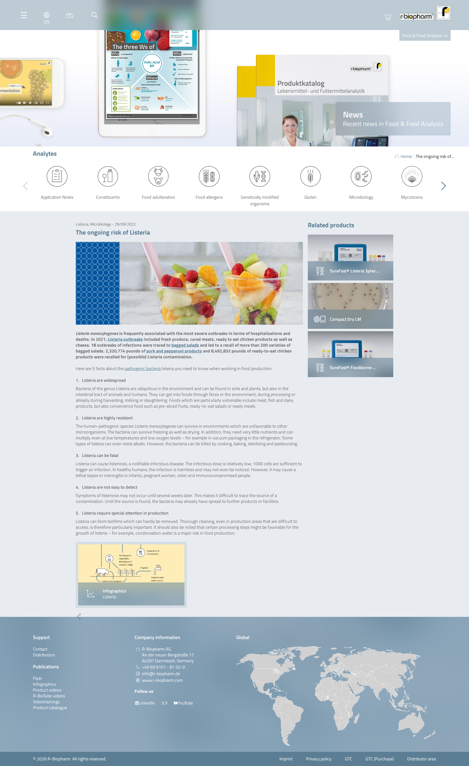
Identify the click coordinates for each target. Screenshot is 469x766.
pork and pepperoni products (174, 351)
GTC (348, 759)
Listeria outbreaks (125, 339)
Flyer (37, 678)
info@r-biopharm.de (161, 673)
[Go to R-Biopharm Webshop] (387, 17)
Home (406, 156)
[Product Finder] (70, 15)
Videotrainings (46, 701)
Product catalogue (50, 707)
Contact (40, 649)
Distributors (44, 655)
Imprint (286, 759)
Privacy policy (318, 759)
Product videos (47, 690)
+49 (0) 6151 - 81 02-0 (163, 667)
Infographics (44, 684)
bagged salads (185, 345)
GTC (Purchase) (380, 759)
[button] (441, 186)
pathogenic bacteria (143, 368)
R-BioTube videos (49, 696)
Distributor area (421, 759)
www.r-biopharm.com (162, 680)
